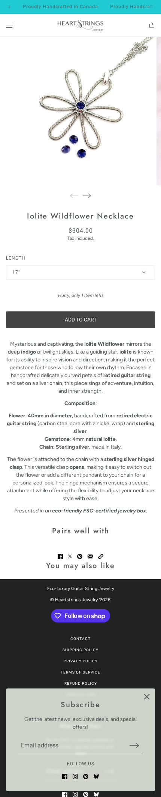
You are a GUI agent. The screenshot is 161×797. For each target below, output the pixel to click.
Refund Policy (80, 683)
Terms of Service (80, 672)
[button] (101, 556)
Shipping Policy (80, 650)
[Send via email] (90, 556)
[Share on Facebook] (60, 556)
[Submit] (134, 745)
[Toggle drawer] (9, 25)
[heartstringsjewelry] (80, 25)
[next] (86, 195)
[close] (147, 696)
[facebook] (65, 776)
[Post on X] (70, 556)
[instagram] (75, 776)
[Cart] (152, 25)
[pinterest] (86, 776)
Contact (80, 639)
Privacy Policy (81, 661)
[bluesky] (96, 776)
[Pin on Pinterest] (80, 556)
